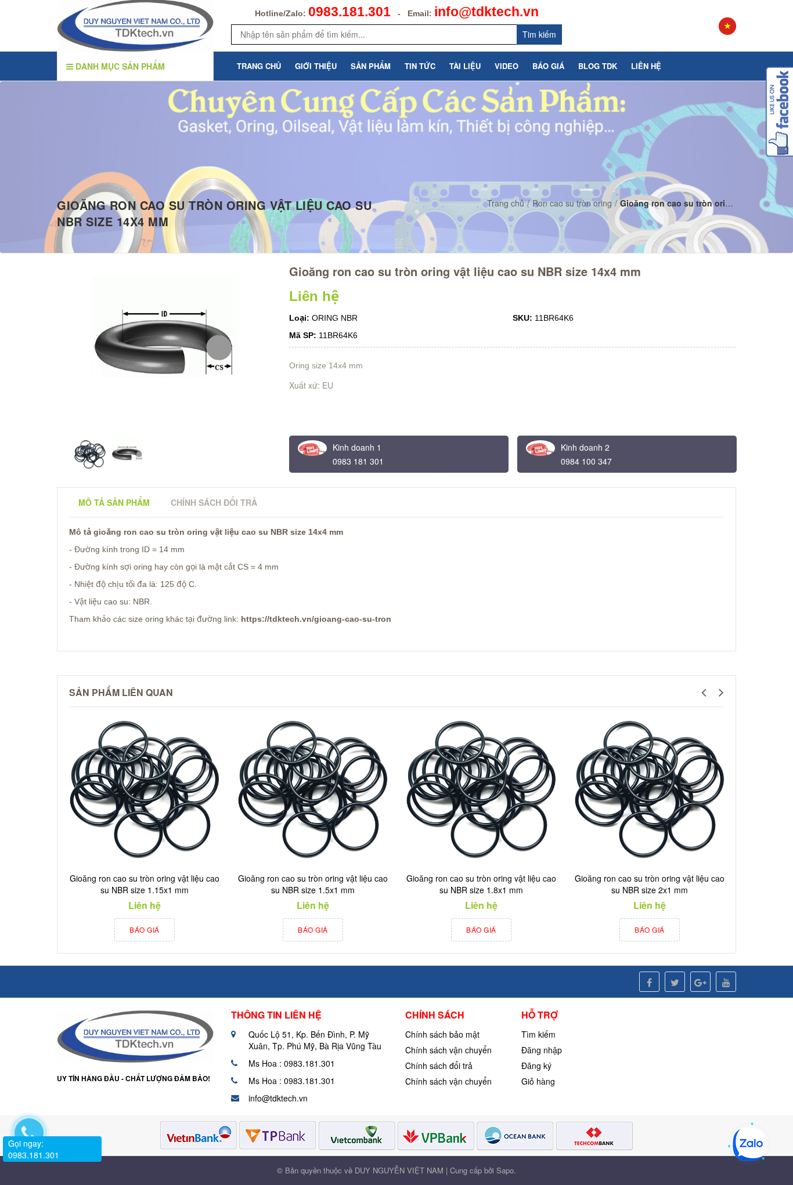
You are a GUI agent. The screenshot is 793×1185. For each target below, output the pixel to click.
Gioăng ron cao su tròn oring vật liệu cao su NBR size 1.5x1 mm (313, 884)
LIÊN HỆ (646, 65)
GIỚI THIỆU (316, 65)
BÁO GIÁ (548, 65)
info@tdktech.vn (486, 11)
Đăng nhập (541, 1050)
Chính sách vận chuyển (448, 1050)
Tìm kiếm (538, 1034)
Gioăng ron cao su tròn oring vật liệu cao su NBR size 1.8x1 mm (481, 884)
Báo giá (144, 929)
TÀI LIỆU (465, 65)
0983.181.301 (349, 11)
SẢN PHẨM (371, 65)
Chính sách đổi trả (439, 1065)
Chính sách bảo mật (442, 1034)
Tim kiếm (539, 34)
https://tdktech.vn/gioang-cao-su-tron (316, 619)
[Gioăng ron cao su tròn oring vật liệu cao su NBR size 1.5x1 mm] (312, 790)
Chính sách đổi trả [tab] (214, 502)
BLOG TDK (597, 65)
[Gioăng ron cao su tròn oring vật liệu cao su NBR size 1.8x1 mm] (481, 790)
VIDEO (506, 65)
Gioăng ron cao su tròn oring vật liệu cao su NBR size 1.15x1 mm (144, 884)
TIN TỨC (420, 65)
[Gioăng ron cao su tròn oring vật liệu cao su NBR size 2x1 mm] (649, 790)
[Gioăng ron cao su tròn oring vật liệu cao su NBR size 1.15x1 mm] (144, 790)
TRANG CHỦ (259, 65)
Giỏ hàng (538, 1081)
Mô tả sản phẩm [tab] (114, 502)
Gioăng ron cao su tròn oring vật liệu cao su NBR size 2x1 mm (649, 884)
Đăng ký (536, 1065)
